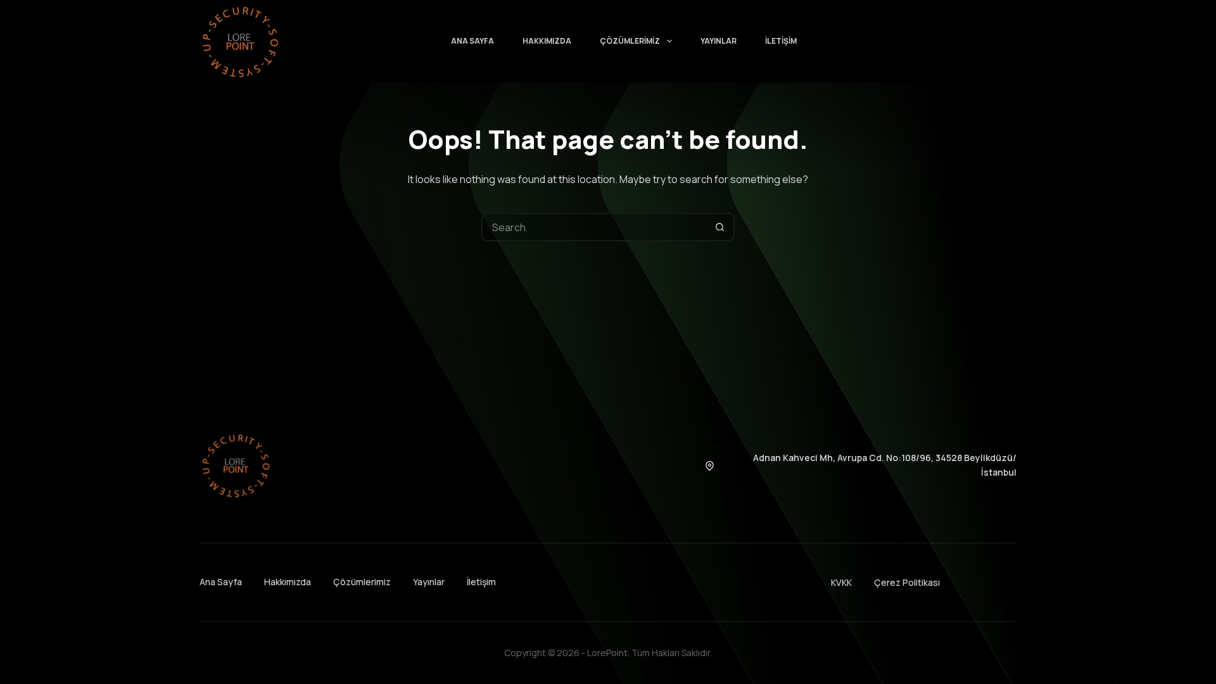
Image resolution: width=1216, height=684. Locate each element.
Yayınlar (718, 40)
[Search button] (720, 227)
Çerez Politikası (907, 582)
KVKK (841, 582)
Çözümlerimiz (630, 40)
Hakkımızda (546, 40)
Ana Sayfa (472, 40)
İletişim (781, 40)
